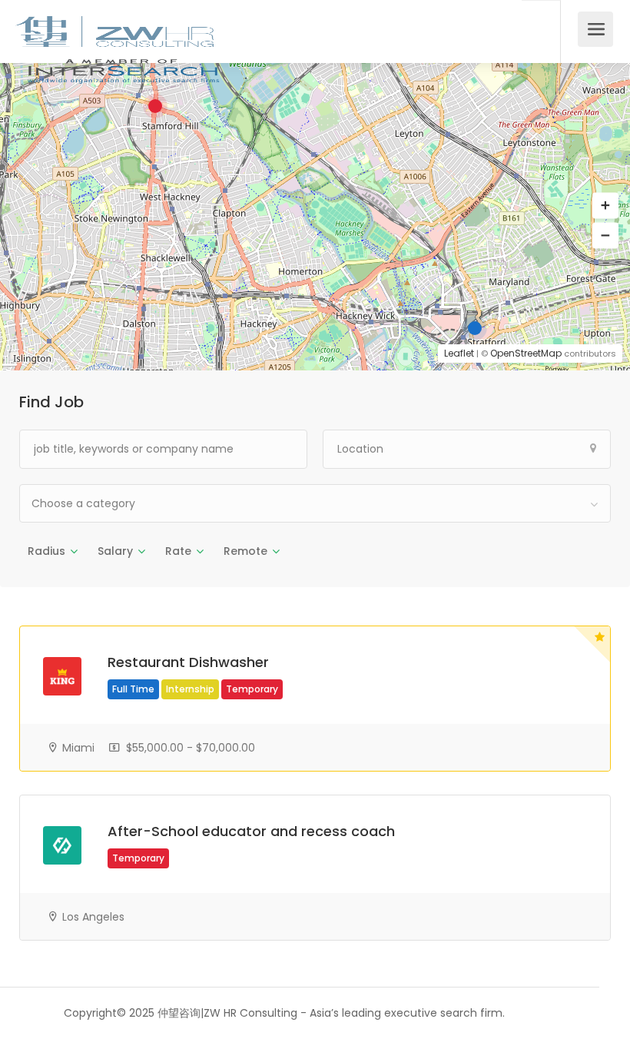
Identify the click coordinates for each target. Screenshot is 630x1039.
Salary (115, 551)
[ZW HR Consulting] (114, 26)
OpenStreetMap (526, 353)
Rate (178, 551)
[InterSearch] (121, 63)
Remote (245, 551)
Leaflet (459, 353)
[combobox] (315, 503)
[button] (605, 206)
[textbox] (315, 503)
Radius (46, 551)
